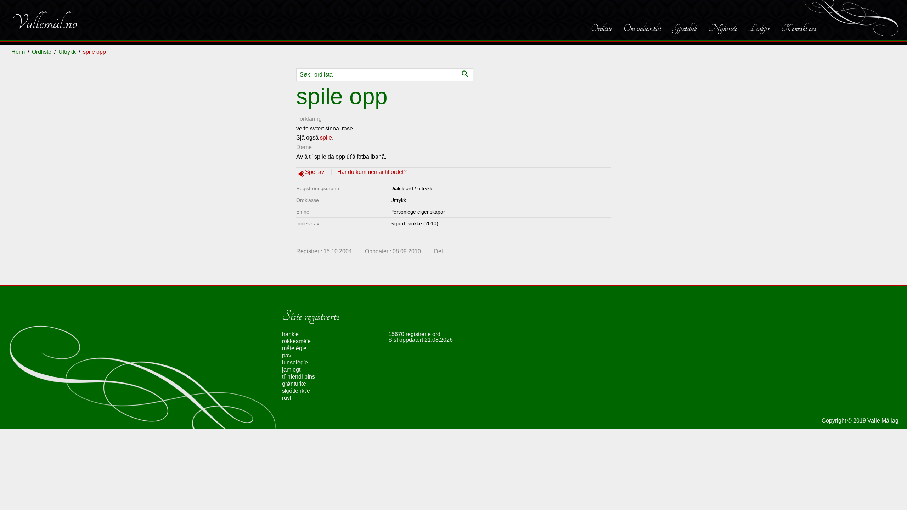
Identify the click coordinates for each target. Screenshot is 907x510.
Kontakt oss (798, 28)
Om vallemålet (642, 28)
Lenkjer (759, 28)
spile (326, 138)
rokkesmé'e (296, 341)
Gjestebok (684, 28)
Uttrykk (67, 52)
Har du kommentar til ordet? (372, 172)
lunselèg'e (295, 362)
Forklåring (309, 119)
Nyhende (722, 28)
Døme (304, 147)
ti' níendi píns (298, 377)
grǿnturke (294, 384)
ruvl (286, 398)
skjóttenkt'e (296, 391)
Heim (18, 52)
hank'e (290, 334)
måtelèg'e (294, 348)
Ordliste (601, 28)
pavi (287, 355)
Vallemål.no (44, 22)
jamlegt (291, 370)
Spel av (315, 172)
